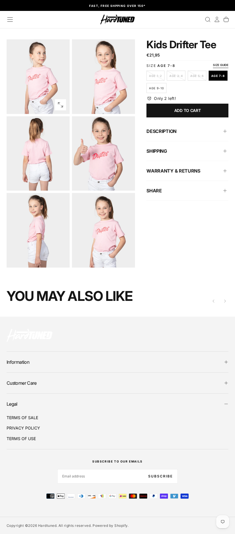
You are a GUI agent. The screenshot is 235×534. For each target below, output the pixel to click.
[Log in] (217, 19)
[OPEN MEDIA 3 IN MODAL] (125, 181)
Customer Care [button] (22, 383)
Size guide (220, 65)
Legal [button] (12, 404)
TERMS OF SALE (22, 417)
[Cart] (226, 19)
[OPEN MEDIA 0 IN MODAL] (60, 104)
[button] (10, 19)
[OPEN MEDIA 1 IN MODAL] (125, 104)
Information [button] (18, 362)
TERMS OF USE (21, 438)
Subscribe (160, 476)
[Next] (225, 301)
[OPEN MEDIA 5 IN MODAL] (125, 258)
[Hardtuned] (29, 335)
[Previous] (213, 301)
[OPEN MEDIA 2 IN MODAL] (60, 181)
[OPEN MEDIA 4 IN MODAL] (60, 258)
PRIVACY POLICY (23, 427)
